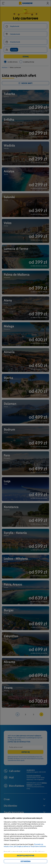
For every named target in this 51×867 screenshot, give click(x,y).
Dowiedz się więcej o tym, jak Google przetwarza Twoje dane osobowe (25, 845)
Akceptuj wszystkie (26, 855)
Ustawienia (30, 861)
